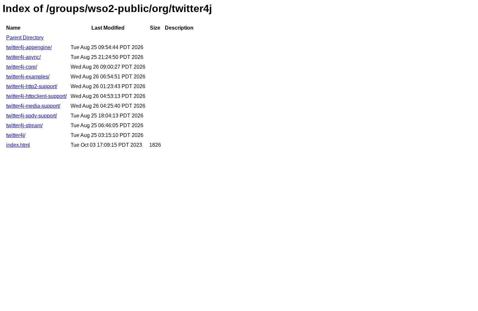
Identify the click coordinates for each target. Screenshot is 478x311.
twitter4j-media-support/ (33, 106)
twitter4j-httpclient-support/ (36, 96)
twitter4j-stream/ (24, 125)
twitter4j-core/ (21, 67)
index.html (18, 145)
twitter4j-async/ (23, 57)
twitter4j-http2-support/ (31, 86)
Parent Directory (25, 37)
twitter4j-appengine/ (29, 47)
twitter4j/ (15, 135)
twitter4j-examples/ (27, 76)
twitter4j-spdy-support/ (31, 115)
